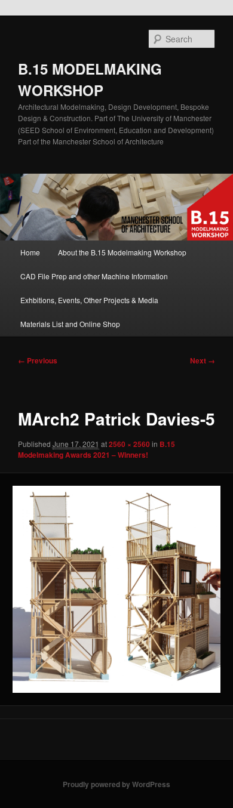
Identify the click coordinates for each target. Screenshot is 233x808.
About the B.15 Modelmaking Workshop (122, 252)
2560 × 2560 (129, 444)
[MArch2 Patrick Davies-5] (116, 589)
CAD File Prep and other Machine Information (94, 276)
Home (30, 252)
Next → (202, 360)
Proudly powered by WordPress (116, 784)
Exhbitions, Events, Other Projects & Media (89, 300)
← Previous (37, 360)
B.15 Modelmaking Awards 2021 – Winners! (96, 449)
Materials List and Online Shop (70, 324)
